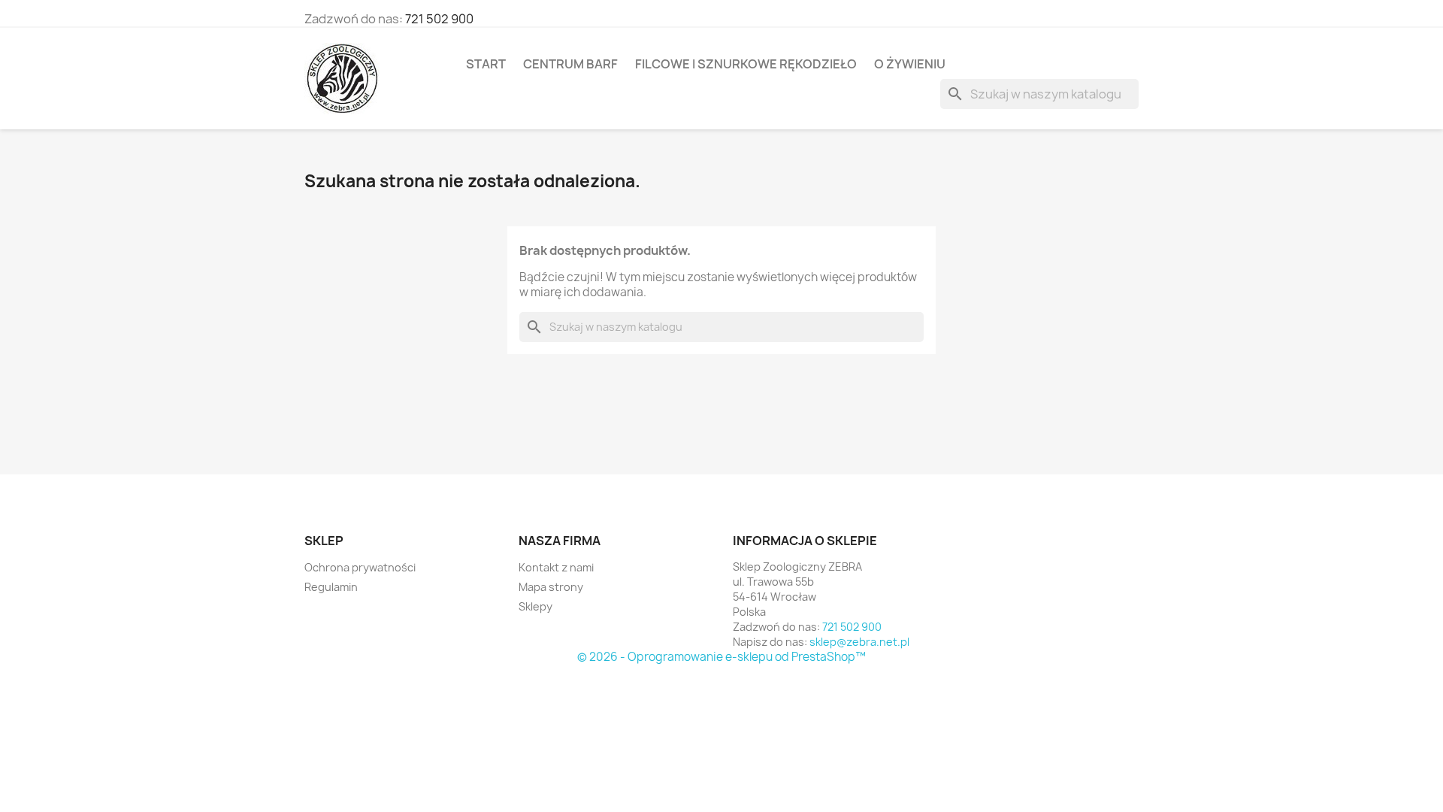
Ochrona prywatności (360, 567)
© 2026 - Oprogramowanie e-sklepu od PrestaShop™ (721, 657)
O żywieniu (909, 64)
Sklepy (535, 606)
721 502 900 (439, 19)
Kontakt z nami (556, 567)
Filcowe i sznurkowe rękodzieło (746, 64)
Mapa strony (551, 587)
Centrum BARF (570, 64)
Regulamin (331, 587)
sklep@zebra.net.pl (859, 642)
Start (486, 64)
